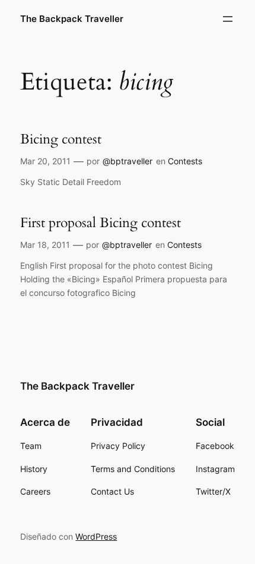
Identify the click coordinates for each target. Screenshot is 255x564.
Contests (185, 161)
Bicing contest (60, 139)
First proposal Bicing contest (100, 223)
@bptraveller (127, 161)
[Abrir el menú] (228, 19)
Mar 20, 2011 (45, 161)
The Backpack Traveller (71, 19)
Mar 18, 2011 (45, 245)
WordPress (96, 536)
